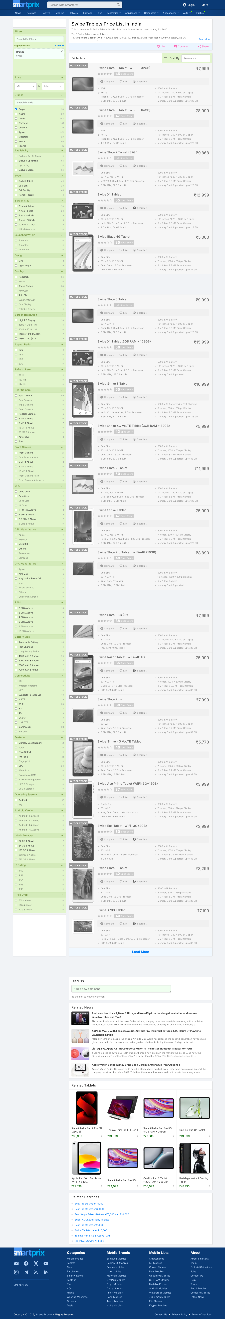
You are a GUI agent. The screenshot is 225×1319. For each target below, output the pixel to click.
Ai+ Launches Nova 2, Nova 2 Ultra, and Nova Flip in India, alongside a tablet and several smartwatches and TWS (144, 1015)
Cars (69, 1267)
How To (46, 13)
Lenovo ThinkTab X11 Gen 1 (122, 1129)
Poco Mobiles (114, 1297)
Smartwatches (75, 1275)
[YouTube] (45, 1263)
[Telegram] (26, 1272)
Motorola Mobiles (116, 1275)
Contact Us (197, 1275)
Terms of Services (202, 1314)
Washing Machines (77, 1297)
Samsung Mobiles (116, 1258)
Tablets (74, 13)
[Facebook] (26, 1263)
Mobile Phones (75, 1258)
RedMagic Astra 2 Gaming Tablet (193, 1180)
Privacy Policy (179, 1314)
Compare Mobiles (200, 1292)
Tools (194, 1284)
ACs (69, 1288)
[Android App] (45, 1272)
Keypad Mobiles (158, 1305)
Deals (70, 1305)
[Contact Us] (16, 1263)
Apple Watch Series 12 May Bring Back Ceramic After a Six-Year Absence (136, 1064)
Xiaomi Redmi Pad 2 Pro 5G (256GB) (86, 1130)
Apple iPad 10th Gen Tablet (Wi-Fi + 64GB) (86, 1180)
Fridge (70, 1292)
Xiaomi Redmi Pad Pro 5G (121, 1180)
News (18, 13)
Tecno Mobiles (115, 1301)
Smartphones (156, 1258)
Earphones (73, 1271)
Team (194, 1263)
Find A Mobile (198, 1288)
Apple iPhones (115, 1288)
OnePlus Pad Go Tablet (192, 1129)
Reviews (31, 13)
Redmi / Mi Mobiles (117, 1263)
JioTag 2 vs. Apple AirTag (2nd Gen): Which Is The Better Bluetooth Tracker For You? (142, 1048)
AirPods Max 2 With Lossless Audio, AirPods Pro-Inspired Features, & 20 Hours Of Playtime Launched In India (146, 1032)
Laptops (87, 13)
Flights (200, 13)
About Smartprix (200, 1258)
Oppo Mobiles (114, 1284)
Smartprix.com (43, 1314)
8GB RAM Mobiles (159, 1279)
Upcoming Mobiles (159, 1275)
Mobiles (59, 13)
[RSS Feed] (36, 1272)
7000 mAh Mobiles (159, 1297)
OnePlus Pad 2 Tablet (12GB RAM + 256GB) (155, 1180)
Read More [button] (204, 39)
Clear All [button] (59, 45)
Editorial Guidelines (201, 1267)
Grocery (71, 1301)
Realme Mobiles (115, 1267)
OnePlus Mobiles (116, 1279)
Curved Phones (157, 1267)
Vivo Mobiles (114, 1271)
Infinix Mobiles (115, 1292)
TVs (100, 13)
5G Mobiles (155, 1263)
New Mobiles (156, 1271)
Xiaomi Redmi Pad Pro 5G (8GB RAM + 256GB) (157, 1130)
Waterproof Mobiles (160, 1292)
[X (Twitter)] (36, 1263)
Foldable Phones (158, 1284)
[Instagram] (16, 1272)
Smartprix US (21, 1284)
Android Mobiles (158, 1288)
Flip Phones (155, 1301)
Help (193, 1279)
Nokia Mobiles (115, 1305)
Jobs (193, 1271)
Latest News (197, 1297)
